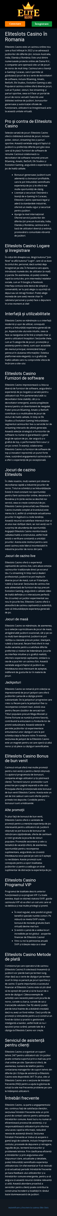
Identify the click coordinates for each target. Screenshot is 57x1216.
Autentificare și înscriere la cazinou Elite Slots (28, 1207)
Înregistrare (42, 23)
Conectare (15, 23)
